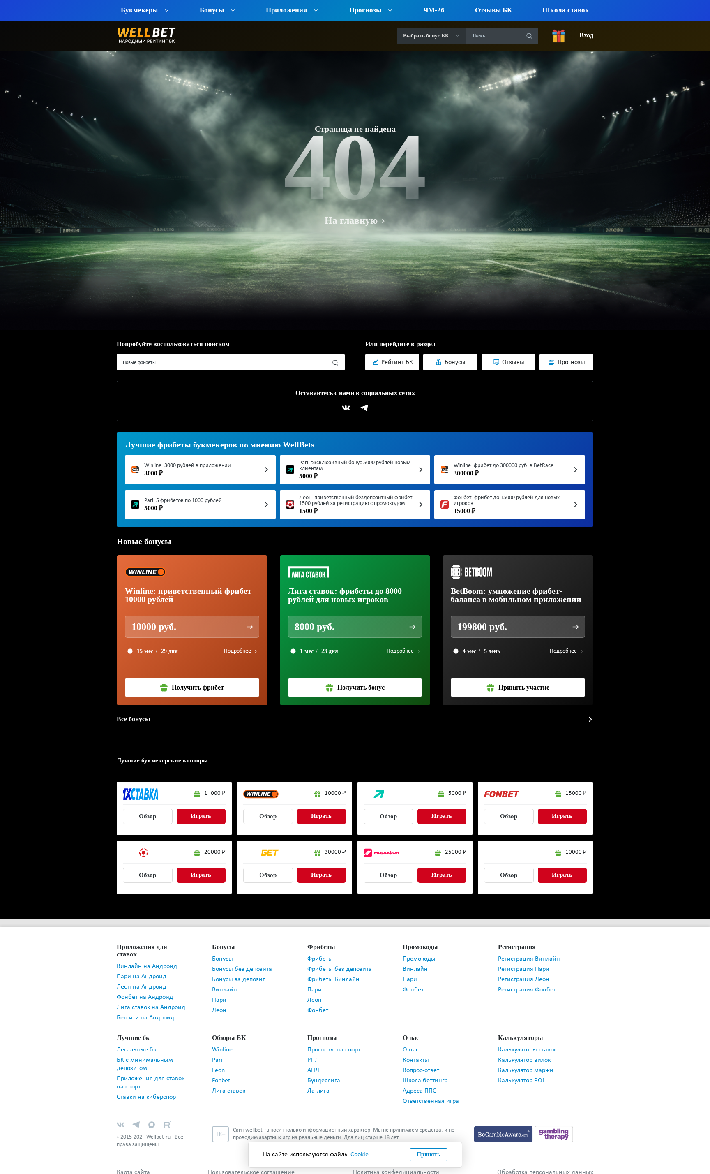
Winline (222, 1042)
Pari (217, 1052)
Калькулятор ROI (521, 1073)
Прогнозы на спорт (333, 1042)
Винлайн (224, 989)
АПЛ (313, 1063)
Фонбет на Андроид (145, 989)
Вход (586, 35)
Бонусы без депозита (242, 969)
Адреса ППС (419, 1083)
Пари (219, 1000)
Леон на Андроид (141, 979)
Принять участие (524, 687)
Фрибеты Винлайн (333, 979)
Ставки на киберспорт (147, 1089)
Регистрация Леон (523, 979)
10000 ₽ (335, 793)
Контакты (416, 1052)
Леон (219, 1010)
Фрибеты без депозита (339, 969)
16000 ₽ (215, 793)
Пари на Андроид (141, 969)
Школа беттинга (425, 1073)
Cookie (359, 1154)
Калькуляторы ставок (527, 1042)
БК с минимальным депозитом (145, 1056)
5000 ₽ (457, 793)
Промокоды (419, 959)
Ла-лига (318, 1083)
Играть (201, 816)
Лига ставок (228, 1083)
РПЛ (313, 1052)
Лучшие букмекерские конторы (159, 760)
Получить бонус (361, 687)
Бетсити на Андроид (145, 1010)
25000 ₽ (455, 852)
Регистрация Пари (523, 969)
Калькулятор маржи (525, 1063)
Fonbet (221, 1073)
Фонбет (317, 1010)
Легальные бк (136, 1042)
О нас (411, 1042)
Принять (428, 1154)
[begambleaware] (504, 1126)
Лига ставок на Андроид (151, 1000)
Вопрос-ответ (421, 1063)
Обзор (147, 816)
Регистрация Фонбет (527, 989)
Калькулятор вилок (524, 1052)
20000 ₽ (215, 852)
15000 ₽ (576, 793)
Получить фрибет (198, 687)
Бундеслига (323, 1073)
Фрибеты (320, 959)
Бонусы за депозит (238, 979)
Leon (218, 1063)
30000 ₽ (335, 852)
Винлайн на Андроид (147, 959)
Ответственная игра (431, 1094)
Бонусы (222, 959)
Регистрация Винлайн (529, 959)
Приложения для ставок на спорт (150, 1075)
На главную (351, 220)
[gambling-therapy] (554, 1126)
